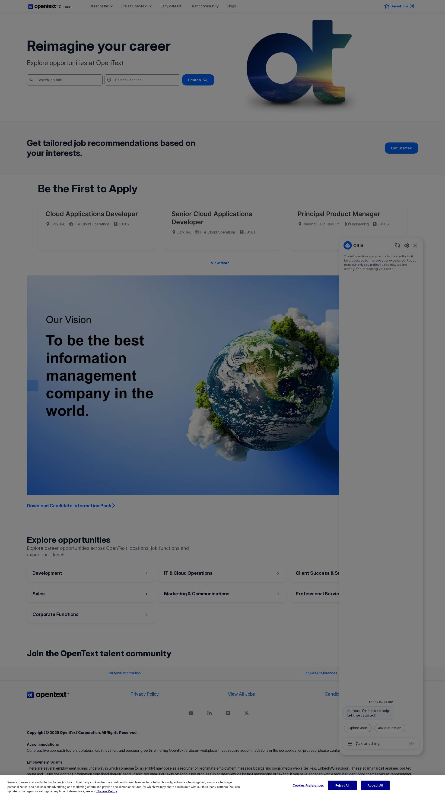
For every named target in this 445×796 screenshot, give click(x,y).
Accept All (375, 785)
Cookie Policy (106, 791)
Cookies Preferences (308, 785)
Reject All (342, 785)
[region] (222, 785)
